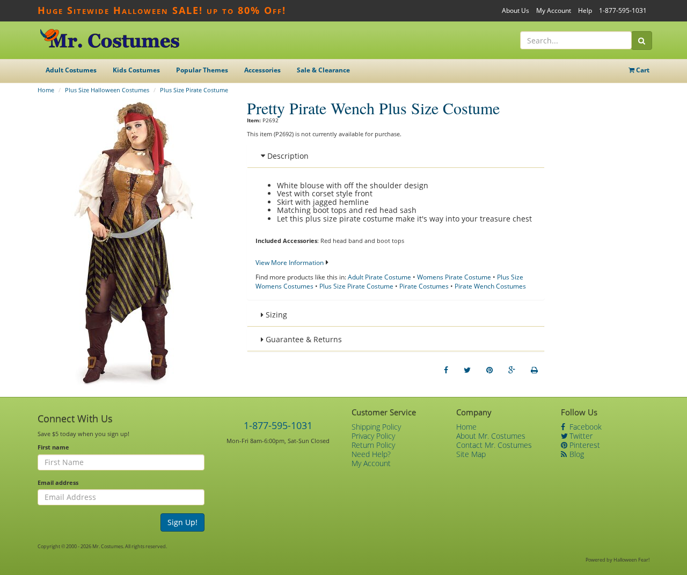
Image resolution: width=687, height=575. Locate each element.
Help (585, 10)
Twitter (580, 436)
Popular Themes (202, 70)
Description (287, 156)
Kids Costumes (136, 70)
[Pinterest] (489, 370)
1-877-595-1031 (623, 10)
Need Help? (371, 454)
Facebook (584, 427)
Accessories (262, 70)
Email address (58, 482)
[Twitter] (467, 370)
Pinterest (583, 445)
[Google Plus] (511, 370)
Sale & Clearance (323, 70)
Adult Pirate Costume (379, 277)
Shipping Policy (376, 427)
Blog (575, 454)
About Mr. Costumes (490, 436)
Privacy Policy (373, 436)
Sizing (275, 314)
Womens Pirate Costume (454, 277)
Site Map (471, 454)
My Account (553, 10)
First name (53, 447)
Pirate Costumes (424, 286)
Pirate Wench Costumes (490, 286)
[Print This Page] (534, 370)
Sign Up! (182, 522)
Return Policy (373, 445)
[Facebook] (446, 370)
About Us (515, 10)
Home (46, 90)
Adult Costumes (71, 70)
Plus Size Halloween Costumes (107, 90)
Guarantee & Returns (303, 339)
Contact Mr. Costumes (494, 445)
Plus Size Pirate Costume (194, 90)
